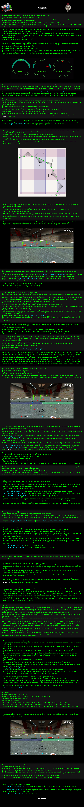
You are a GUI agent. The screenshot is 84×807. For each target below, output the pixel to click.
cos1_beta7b (10, 449)
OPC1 (21, 120)
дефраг (4, 116)
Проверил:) (6, 582)
